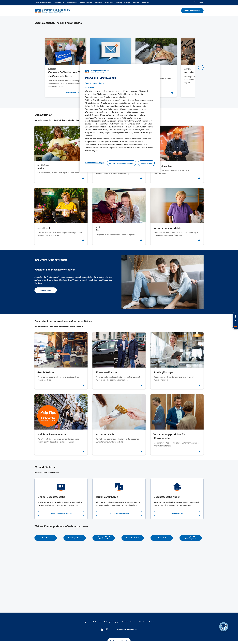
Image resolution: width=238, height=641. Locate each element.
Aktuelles (145, 3)
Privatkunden (59, 3)
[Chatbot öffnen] (223, 626)
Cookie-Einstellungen (94, 162)
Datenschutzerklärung (94, 83)
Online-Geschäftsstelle (43, 3)
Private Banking (86, 3)
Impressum (87, 622)
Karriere (136, 3)
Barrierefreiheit (148, 622)
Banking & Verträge (123, 3)
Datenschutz (97, 622)
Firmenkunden (72, 3)
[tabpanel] (65, 67)
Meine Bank (109, 3)
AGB (139, 622)
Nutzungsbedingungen (112, 622)
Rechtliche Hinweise (129, 622)
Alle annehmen (146, 163)
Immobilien (98, 3)
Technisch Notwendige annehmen (121, 163)
